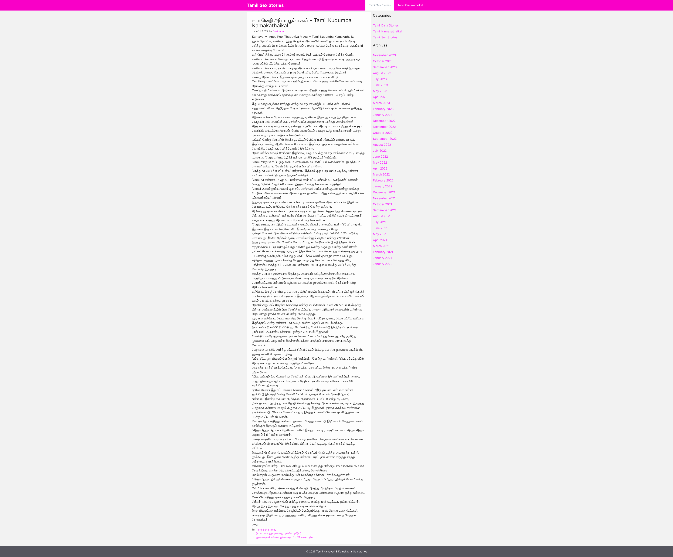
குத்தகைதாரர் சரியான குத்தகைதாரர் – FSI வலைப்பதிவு (284, 537)
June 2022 (380, 156)
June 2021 (380, 228)
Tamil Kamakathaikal (410, 5)
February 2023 (383, 109)
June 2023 (380, 85)
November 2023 (384, 55)
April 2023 (380, 97)
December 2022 (384, 121)
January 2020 (382, 264)
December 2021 (384, 192)
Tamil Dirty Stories (386, 25)
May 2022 (380, 162)
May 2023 (380, 91)
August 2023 (382, 73)
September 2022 (385, 138)
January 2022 (382, 186)
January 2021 (382, 258)
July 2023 (380, 79)
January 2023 (382, 115)
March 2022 (381, 174)
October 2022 (382, 132)
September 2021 (384, 210)
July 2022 (380, 150)
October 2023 (383, 61)
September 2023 (385, 67)
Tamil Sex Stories (265, 5)
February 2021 (383, 252)
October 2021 (382, 204)
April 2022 (380, 168)
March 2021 (381, 246)
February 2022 (383, 180)
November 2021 (384, 198)
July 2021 (379, 222)
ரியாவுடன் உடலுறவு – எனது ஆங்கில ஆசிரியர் (278, 533)
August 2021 (382, 216)
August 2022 (382, 144)
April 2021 (380, 240)
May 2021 (380, 234)
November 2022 (384, 127)
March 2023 (381, 103)
